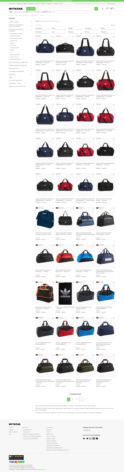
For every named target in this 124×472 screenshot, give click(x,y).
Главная (11, 15)
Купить (43, 64)
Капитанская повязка (16, 38)
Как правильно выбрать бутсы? (54, 447)
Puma (49, 21)
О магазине (12, 3)
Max (61, 3)
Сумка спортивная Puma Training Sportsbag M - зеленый (83, 381)
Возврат (43, 3)
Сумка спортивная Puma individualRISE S (83, 307)
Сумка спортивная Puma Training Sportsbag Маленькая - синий (85, 234)
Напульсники (13, 40)
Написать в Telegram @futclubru (31, 434)
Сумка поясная (14, 57)
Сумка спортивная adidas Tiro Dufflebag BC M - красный (105, 129)
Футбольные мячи (14, 68)
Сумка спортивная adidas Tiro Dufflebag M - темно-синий (65, 129)
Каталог (32, 8)
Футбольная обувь (14, 21)
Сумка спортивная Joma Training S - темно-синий (43, 233)
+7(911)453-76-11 (111, 3)
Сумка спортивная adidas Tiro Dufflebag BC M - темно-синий (44, 164)
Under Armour (55, 21)
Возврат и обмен (50, 438)
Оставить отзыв (27, 429)
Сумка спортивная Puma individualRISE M (43, 343)
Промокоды (26, 431)
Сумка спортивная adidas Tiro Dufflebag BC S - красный (105, 95)
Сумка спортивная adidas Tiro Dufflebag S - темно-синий (85, 61)
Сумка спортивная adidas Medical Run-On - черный (64, 233)
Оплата (48, 431)
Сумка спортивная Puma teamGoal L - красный (63, 270)
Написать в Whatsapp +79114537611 (32, 436)
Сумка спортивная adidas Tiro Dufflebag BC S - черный (65, 95)
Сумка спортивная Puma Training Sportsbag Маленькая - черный (65, 381)
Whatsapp (56, 3)
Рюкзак (12, 50)
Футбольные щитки (15, 59)
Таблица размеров (22, 3)
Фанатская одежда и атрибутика (18, 62)
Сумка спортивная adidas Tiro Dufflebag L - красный (44, 61)
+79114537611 (86, 430)
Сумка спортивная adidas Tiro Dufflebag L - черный (105, 163)
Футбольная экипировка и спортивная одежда (16, 25)
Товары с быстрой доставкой (17, 86)
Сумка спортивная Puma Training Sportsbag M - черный (104, 381)
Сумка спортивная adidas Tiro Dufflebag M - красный (85, 129)
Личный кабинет (13, 431)
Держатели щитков (15, 36)
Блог (10, 434)
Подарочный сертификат (53, 445)
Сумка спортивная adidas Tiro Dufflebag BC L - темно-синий (85, 199)
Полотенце (13, 45)
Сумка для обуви (14, 54)
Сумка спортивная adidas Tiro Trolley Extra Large (65, 61)
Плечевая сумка (14, 47)
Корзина (11, 429)
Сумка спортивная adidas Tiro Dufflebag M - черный (85, 95)
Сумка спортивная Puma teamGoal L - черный (43, 270)
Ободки (12, 43)
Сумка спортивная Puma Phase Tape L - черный (104, 233)
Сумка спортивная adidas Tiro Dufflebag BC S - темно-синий (44, 129)
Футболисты (12, 74)
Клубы (10, 77)
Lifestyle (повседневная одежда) (18, 65)
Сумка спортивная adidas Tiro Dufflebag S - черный (105, 61)
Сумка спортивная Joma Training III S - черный (43, 307)
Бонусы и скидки (50, 436)
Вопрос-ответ (50, 434)
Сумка (11, 52)
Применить (105, 25)
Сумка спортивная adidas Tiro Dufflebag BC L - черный (44, 199)
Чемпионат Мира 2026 (15, 80)
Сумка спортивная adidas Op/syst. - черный (104, 199)
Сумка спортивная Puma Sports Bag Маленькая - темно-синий (104, 344)
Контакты (25, 427)
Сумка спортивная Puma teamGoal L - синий (83, 270)
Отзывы (37, 3)
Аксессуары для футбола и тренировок (27, 15)
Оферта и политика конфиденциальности (57, 450)
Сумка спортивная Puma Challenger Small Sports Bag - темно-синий (105, 271)
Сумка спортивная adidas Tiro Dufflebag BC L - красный (65, 199)
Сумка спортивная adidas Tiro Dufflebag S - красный (44, 95)
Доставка (31, 3)
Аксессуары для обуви (16, 33)
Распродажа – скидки (15, 83)
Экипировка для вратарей (16, 71)
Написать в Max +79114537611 (30, 438)
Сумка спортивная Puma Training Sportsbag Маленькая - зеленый (45, 381)
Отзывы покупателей (52, 443)
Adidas (42, 21)
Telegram (49, 3)
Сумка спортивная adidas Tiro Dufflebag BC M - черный (65, 163)
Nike (46, 21)
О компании (49, 427)
